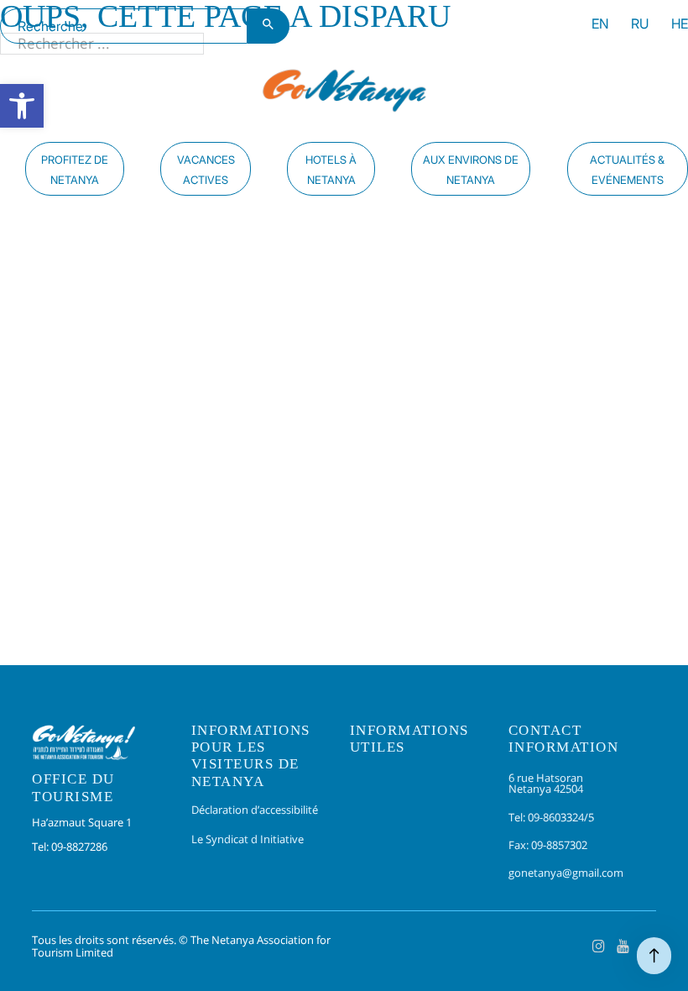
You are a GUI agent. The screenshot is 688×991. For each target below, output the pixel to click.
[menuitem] (600, 26)
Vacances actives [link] (206, 169)
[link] (22, 106)
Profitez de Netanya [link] (74, 169)
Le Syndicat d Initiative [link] (247, 839)
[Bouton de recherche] (268, 26)
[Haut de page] (654, 955)
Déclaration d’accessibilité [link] (254, 809)
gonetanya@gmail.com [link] (565, 872)
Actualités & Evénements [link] (627, 169)
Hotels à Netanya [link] (331, 169)
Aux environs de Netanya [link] (471, 169)
